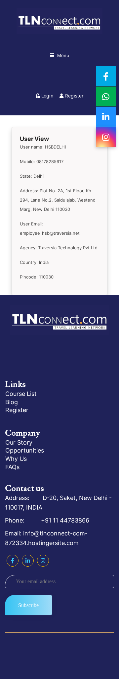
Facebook (13, 561)
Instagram (43, 561)
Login (47, 96)
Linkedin (28, 561)
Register (74, 96)
